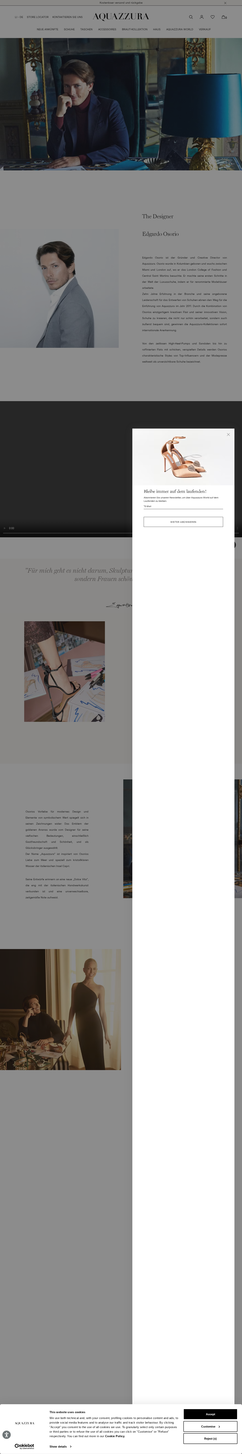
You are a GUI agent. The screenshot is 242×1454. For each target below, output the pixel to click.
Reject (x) (210, 1438)
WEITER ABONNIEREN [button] (183, 522)
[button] (228, 435)
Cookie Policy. (115, 1436)
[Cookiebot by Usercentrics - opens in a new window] (24, 1446)
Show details (58, 1446)
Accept (210, 1414)
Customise (208, 1426)
